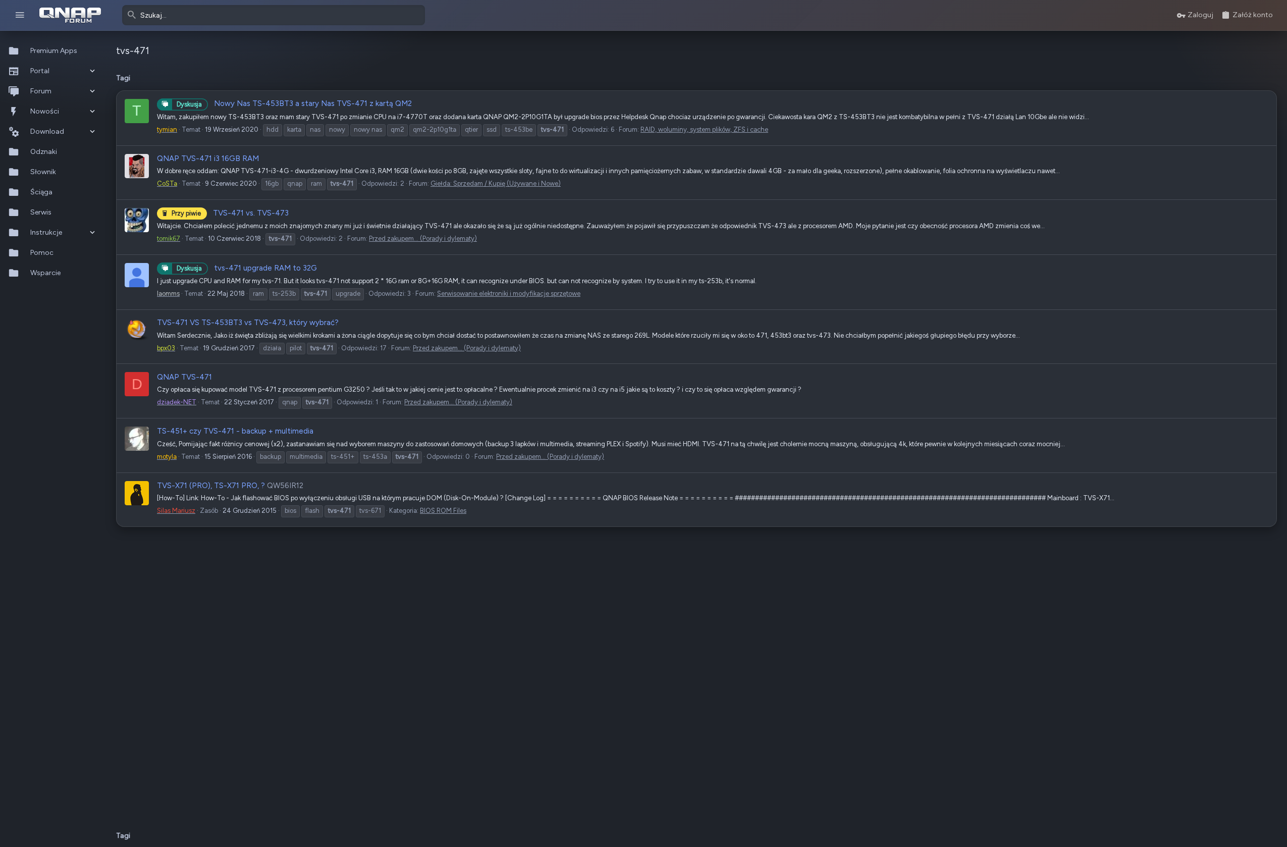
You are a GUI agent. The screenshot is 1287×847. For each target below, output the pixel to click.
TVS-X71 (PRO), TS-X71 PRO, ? (211, 485)
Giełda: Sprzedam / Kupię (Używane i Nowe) (496, 183)
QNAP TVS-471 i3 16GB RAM (208, 158)
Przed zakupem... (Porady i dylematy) (423, 238)
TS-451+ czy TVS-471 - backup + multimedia (235, 431)
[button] (20, 15)
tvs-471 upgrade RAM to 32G (247, 268)
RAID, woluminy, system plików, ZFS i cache (704, 129)
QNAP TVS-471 (184, 377)
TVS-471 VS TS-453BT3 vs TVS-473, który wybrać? (248, 322)
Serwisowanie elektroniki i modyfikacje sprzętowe (508, 293)
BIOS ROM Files (443, 510)
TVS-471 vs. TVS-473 (230, 213)
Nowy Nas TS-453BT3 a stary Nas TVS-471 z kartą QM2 (294, 103)
